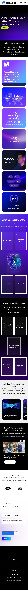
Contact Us (13, 570)
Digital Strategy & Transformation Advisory (7, 318)
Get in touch (4, 27)
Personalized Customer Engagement (20, 318)
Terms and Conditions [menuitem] (11, 577)
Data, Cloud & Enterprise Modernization (7, 359)
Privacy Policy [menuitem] (18, 577)
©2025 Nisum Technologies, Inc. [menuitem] (14, 580)
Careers (13, 565)
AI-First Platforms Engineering (12, 339)
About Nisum (13, 554)
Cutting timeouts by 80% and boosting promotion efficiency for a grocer (14, 458)
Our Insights (13, 559)
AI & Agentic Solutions (20, 358)
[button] (21, 2)
